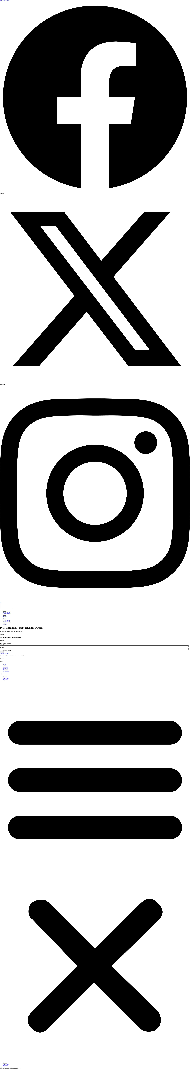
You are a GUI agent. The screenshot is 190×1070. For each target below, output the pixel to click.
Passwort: (2, 647)
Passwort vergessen (4, 653)
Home (4, 611)
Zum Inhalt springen (5, 0)
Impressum (5, 679)
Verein (4, 615)
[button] (95, 871)
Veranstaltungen (6, 613)
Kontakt (5, 616)
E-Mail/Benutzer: (4, 644)
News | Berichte (6, 612)
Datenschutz (6, 678)
